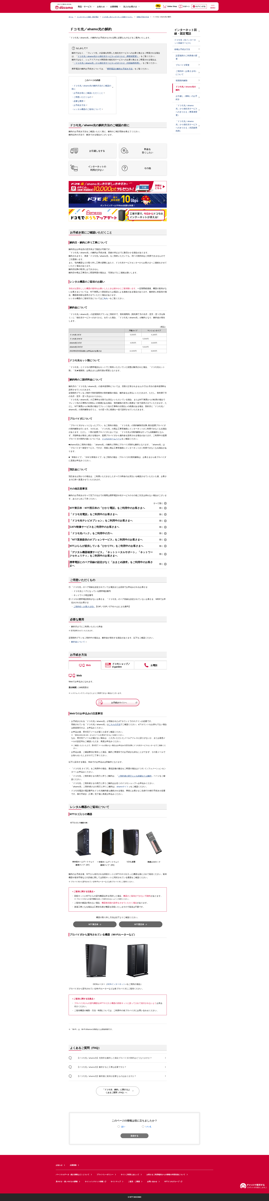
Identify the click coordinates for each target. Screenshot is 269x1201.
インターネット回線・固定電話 (87, 17)
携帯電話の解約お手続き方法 (120, 69)
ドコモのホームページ (112, 439)
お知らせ (101, 6)
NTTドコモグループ (171, 1182)
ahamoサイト (123, 786)
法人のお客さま (130, 6)
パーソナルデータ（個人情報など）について (72, 1175)
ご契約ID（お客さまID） (84, 606)
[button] (92, 151)
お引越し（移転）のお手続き (186, 97)
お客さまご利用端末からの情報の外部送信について (166, 1175)
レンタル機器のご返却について (87, 109)
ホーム (71, 17)
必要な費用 (78, 101)
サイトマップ (116, 1182)
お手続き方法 (79, 105)
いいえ (148, 1126)
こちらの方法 (114, 724)
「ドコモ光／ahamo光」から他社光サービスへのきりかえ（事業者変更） (186, 110)
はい (123, 1126)
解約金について (78, 642)
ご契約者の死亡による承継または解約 (135, 776)
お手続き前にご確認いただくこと (88, 93)
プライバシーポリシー (105, 1175)
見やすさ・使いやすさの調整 (67, 1182)
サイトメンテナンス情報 (94, 1182)
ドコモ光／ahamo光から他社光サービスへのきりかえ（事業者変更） (108, 56)
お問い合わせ (152, 1182)
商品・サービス (85, 6)
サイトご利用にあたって (130, 1175)
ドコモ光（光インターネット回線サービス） (117, 17)
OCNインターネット (116, 984)
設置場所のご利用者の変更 (186, 57)
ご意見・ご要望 (134, 1182)
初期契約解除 (181, 80)
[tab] (85, 664)
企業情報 (114, 6)
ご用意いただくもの (82, 97)
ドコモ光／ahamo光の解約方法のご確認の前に (91, 87)
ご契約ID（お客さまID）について (186, 72)
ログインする (200, 6)
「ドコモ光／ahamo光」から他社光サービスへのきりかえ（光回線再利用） (107, 63)
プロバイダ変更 (182, 65)
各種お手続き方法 (143, 17)
